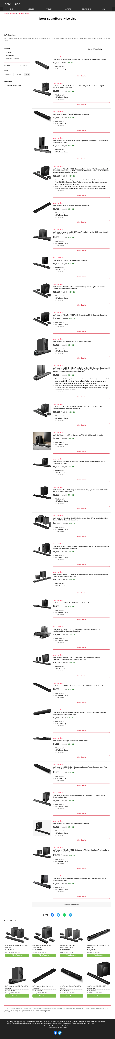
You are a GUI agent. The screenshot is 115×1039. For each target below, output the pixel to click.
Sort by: (90, 49)
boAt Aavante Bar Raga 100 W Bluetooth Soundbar (70, 741)
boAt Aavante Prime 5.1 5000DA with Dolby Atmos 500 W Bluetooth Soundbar (80, 315)
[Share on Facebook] (52, 916)
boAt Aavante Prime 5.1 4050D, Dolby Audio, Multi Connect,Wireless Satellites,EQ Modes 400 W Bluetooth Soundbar (76, 658)
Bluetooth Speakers (12, 59)
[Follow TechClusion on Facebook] (55, 1034)
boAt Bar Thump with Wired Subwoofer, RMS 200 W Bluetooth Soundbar (78, 435)
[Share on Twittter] (58, 916)
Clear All (24, 65)
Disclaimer (68, 1026)
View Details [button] (81, 76)
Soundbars (10, 55)
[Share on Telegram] (70, 916)
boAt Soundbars (58, 57)
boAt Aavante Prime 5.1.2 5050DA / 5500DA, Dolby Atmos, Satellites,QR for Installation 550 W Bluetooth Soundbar (79, 407)
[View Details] (42, 73)
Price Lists (52, 1026)
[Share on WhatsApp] (64, 916)
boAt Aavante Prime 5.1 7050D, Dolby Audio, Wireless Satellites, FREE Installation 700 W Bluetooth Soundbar (77, 630)
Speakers (9, 52)
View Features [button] (17, 955)
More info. (47, 1012)
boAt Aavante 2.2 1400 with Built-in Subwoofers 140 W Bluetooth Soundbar (79, 686)
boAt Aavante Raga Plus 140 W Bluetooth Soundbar (71, 205)
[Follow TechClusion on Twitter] (60, 1034)
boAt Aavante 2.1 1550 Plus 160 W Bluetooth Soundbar (72, 603)
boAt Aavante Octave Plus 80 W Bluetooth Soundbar (71, 114)
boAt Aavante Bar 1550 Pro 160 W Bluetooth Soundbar (72, 341)
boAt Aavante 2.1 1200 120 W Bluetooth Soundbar (70, 260)
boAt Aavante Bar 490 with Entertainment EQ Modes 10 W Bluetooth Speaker (79, 59)
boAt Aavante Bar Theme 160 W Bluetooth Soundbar (71, 823)
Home (45, 1026)
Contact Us (60, 1026)
